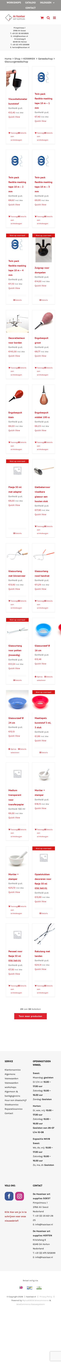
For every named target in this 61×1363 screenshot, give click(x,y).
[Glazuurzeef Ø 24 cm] (17, 701)
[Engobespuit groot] (43, 321)
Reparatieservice (14, 1109)
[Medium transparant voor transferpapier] (17, 774)
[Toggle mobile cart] (42, 17)
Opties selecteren (40, 678)
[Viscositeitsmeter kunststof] (17, 79)
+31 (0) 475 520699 (45, 1252)
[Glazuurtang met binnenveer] (17, 554)
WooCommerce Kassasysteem (30, 1304)
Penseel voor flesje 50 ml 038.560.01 (15, 956)
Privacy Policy (46, 1296)
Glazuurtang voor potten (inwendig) (15, 650)
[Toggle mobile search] (48, 17)
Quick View (14, 116)
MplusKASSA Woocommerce (35, 1300)
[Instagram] (19, 1196)
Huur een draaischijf (15, 1100)
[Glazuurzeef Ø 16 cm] (43, 629)
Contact (9, 1113)
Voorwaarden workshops (11, 1084)
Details (23, 133)
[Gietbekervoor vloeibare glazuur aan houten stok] (43, 470)
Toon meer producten (30, 1016)
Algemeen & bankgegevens (12, 1093)
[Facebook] (9, 1196)
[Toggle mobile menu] (54, 17)
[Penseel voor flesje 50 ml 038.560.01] (17, 934)
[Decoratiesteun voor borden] (17, 321)
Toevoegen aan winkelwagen (14, 136)
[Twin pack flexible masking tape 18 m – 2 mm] (17, 161)
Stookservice (11, 1104)
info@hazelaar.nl (44, 1224)
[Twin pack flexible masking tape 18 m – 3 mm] (43, 161)
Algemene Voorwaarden (11, 1076)
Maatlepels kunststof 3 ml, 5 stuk (43, 722)
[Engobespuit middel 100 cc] (43, 396)
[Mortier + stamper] (43, 774)
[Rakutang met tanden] (43, 934)
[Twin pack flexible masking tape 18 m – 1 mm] (43, 77)
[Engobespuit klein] (17, 396)
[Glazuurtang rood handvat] (43, 554)
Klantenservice (13, 1069)
